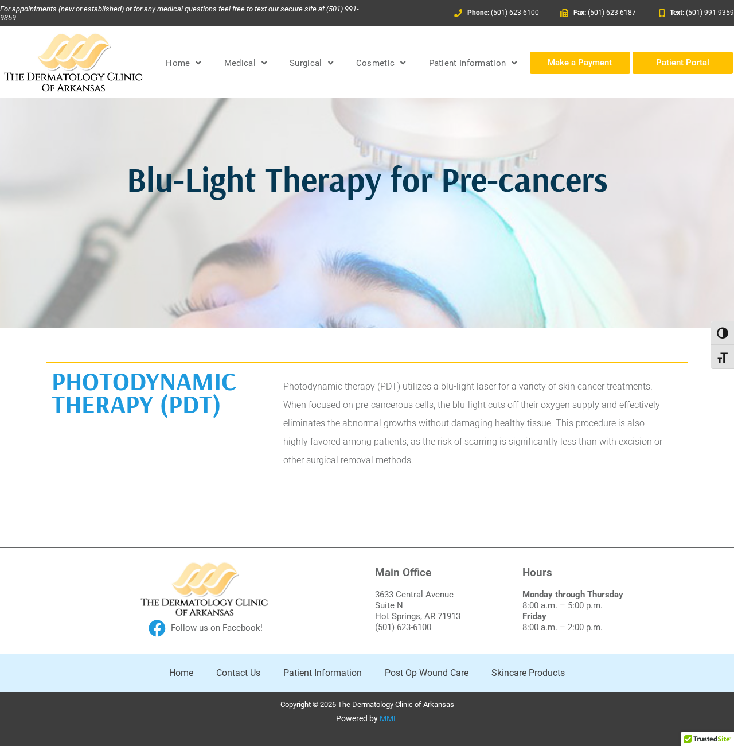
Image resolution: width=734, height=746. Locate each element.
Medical (240, 63)
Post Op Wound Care (426, 672)
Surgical (306, 63)
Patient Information (467, 63)
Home (178, 63)
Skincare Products (528, 672)
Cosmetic (375, 63)
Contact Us (238, 672)
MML (389, 718)
